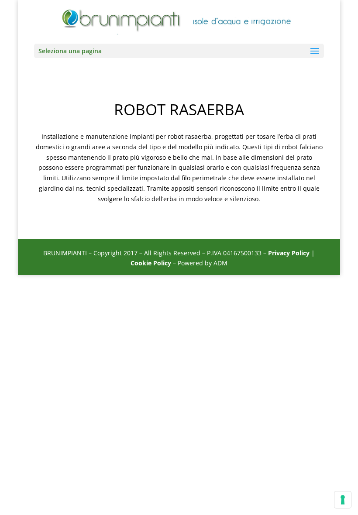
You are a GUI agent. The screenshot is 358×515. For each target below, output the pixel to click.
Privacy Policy (289, 253)
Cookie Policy (151, 263)
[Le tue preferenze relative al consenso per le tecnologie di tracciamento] (342, 499)
